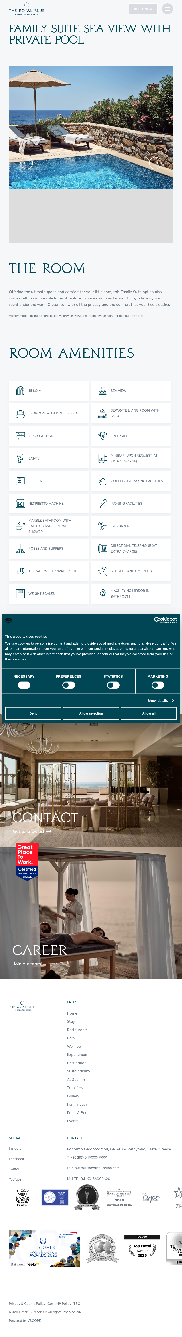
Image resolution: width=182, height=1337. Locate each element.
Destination (77, 1062)
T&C (76, 1303)
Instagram (16, 1148)
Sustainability (78, 1071)
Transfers (75, 1087)
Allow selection (91, 713)
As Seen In (76, 1079)
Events (72, 1120)
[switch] (68, 685)
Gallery (73, 1096)
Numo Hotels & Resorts (26, 1312)
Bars (71, 1038)
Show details (158, 700)
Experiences (77, 1054)
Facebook (16, 1159)
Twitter (14, 1169)
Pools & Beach (79, 1112)
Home (72, 1013)
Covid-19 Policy (59, 1303)
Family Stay (77, 1104)
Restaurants (77, 1029)
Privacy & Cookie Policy (27, 1303)
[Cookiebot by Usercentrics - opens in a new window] (157, 620)
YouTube (15, 1179)
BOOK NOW (143, 9)
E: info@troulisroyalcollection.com (93, 1168)
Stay (71, 1021)
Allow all (149, 713)
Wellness (74, 1046)
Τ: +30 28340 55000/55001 (87, 1157)
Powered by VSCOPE (25, 1320)
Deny (33, 713)
